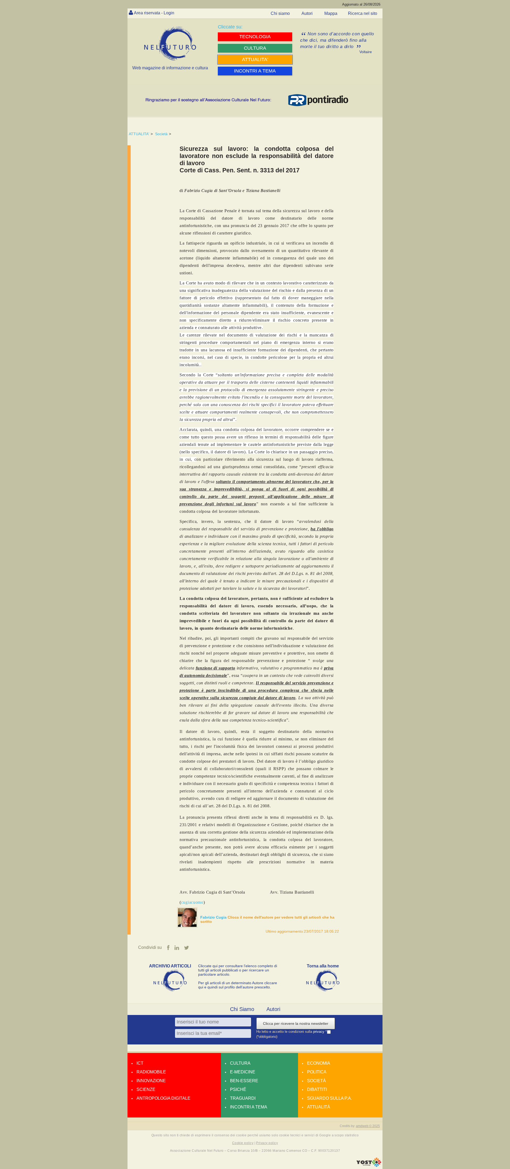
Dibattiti (317, 1089)
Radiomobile (151, 1072)
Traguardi (243, 1098)
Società (161, 134)
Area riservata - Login (154, 13)
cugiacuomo (192, 902)
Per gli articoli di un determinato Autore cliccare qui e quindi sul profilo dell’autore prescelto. (237, 985)
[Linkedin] (177, 947)
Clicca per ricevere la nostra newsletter (295, 1023)
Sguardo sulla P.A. (329, 1098)
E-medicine (242, 1072)
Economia (318, 1063)
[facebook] (168, 947)
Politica (316, 1072)
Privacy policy (267, 1143)
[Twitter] (186, 947)
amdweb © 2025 (368, 1126)
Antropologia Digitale (163, 1098)
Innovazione (151, 1080)
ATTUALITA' (139, 134)
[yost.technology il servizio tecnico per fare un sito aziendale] (368, 1165)
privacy (319, 1032)
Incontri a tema (248, 1107)
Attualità (318, 1107)
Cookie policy (242, 1143)
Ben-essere (244, 1080)
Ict (140, 1063)
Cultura (240, 1063)
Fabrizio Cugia (214, 917)
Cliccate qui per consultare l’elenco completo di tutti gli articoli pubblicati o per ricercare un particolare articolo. (237, 970)
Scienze (146, 1089)
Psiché (238, 1089)
